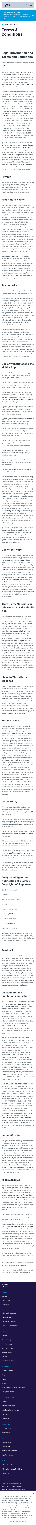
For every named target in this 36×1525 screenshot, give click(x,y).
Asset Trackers (7, 1309)
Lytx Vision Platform (9, 1321)
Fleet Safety (6, 1300)
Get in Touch (6, 1432)
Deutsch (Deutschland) (9, 1451)
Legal (3, 1486)
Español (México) (7, 1455)
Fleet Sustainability (8, 1361)
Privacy (13, 1486)
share (13, 1517)
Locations (5, 1356)
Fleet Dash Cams (7, 1317)
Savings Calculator (8, 1392)
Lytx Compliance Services (11, 1410)
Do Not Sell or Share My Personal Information (13, 1489)
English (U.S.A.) (7, 1442)
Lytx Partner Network (9, 1465)
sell (8, 1517)
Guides (4, 1383)
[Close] (33, 1493)
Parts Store (5, 1414)
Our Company (6, 1340)
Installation (5, 1418)
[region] (18, 1508)
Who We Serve (7, 1352)
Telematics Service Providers (12, 1469)
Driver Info (19, 1486)
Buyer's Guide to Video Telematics (13, 1387)
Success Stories (7, 1371)
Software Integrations (9, 1313)
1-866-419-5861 (7, 1428)
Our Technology (7, 1344)
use (25, 1515)
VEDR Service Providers (10, 1326)
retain (4, 1517)
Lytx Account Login (8, 1406)
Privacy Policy (17, 1514)
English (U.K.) (6, 1446)
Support (4, 1401)
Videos (4, 1379)
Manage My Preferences (18, 1521)
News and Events (8, 1348)
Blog (3, 1375)
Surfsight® (5, 1305)
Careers (4, 1335)
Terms (7, 1486)
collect (20, 1515)
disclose (29, 1515)
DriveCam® (5, 1296)
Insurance (5, 1473)
